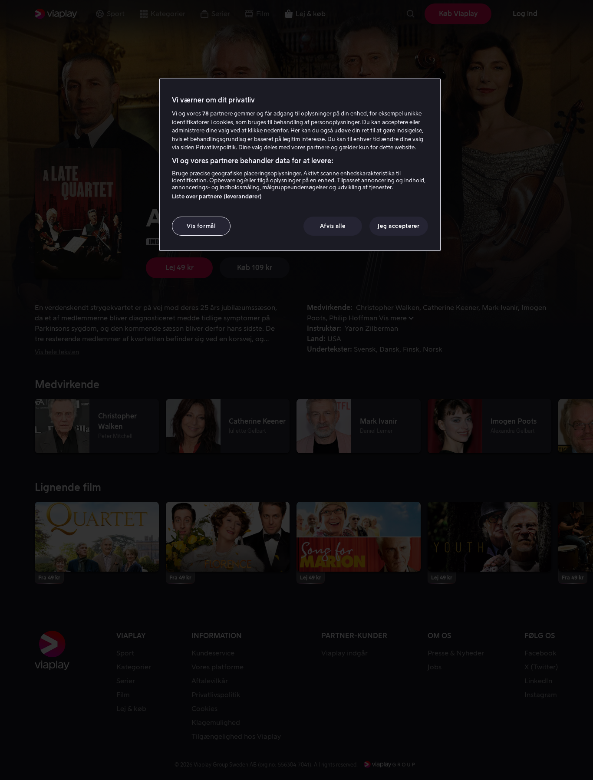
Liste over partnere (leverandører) (217, 196)
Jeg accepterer (398, 226)
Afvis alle (333, 226)
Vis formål (201, 226)
